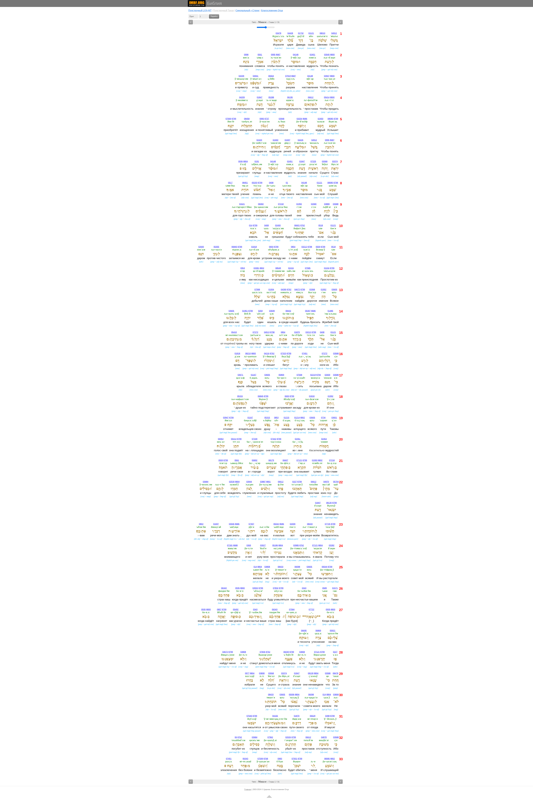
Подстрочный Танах (223, 10)
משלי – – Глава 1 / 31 (266, 22)
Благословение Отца (272, 10)
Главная (247, 789)
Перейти (214, 16)
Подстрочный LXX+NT (200, 10)
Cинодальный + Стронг (248, 10)
